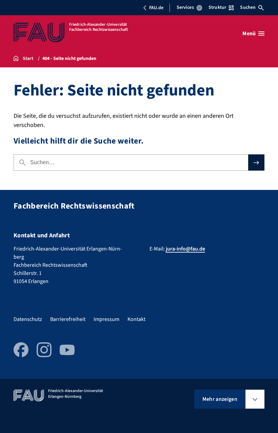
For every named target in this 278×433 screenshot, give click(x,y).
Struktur (217, 7)
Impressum (106, 319)
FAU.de (156, 7)
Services (185, 7)
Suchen (248, 7)
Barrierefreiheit (67, 319)
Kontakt (136, 319)
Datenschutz (28, 319)
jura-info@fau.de (185, 249)
